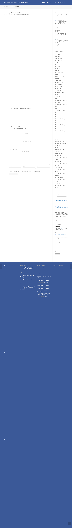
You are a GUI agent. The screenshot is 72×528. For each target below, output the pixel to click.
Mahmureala (59, 177)
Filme (56, 94)
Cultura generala (60, 183)
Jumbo (46, 296)
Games (57, 115)
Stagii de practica (60, 111)
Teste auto (58, 167)
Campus (54, 2)
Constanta (58, 90)
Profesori (58, 155)
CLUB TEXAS (46, 282)
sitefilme (39, 275)
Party (56, 139)
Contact (63, 2)
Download (58, 108)
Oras (56, 135)
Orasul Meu (49, 2)
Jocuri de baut (59, 153)
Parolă (56, 220)
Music (57, 117)
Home (43, 2)
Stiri (56, 62)
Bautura (57, 129)
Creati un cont (63, 228)
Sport (56, 98)
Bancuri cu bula (59, 149)
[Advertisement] (30, 118)
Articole (59, 2)
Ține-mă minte (58, 224)
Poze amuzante (59, 82)
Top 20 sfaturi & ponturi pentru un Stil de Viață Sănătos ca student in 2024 (44, 276)
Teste (57, 151)
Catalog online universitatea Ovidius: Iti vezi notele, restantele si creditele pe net (43, 272)
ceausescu (7, 13)
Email (24, 166)
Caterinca (58, 80)
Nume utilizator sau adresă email (60, 216)
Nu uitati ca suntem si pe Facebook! (61, 200)
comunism (5, 14)
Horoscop (58, 123)
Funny (57, 70)
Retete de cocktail (60, 137)
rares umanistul (40, 279)
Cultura (57, 96)
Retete (57, 78)
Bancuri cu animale (61, 141)
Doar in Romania (6, 12)
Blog (56, 147)
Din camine (58, 84)
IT (55, 64)
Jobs (56, 74)
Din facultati (59, 72)
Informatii (58, 68)
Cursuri (57, 66)
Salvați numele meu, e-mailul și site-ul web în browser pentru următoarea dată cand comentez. (25, 171)
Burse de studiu (60, 92)
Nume (10, 166)
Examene (58, 88)
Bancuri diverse (59, 76)
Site (37, 166)
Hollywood (58, 161)
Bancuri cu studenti (61, 113)
